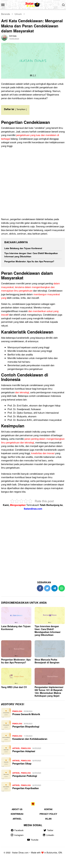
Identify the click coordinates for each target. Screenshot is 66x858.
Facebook (19, 830)
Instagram (19, 835)
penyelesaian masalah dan (40, 365)
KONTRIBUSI (17, 813)
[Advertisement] (33, 183)
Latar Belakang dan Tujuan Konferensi (23, 248)
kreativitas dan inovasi (28, 350)
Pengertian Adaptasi (23, 751)
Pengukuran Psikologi (24, 775)
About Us (17, 809)
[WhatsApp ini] (61, 588)
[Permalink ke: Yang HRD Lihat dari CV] (16, 676)
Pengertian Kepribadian (25, 788)
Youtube (34, 839)
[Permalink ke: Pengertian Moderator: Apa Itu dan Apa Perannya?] (16, 648)
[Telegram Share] (54, 588)
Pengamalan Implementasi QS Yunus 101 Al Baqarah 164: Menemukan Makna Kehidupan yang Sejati (49, 691)
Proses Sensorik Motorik (26, 714)
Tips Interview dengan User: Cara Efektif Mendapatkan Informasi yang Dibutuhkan (31, 255)
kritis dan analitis (24, 354)
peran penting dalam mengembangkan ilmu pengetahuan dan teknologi (33, 440)
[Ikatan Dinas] (33, 4)
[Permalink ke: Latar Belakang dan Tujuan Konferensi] (16, 615)
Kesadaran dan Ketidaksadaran (29, 738)
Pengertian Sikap (21, 763)
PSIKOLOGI (17, 711)
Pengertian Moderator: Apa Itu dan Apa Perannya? (29, 261)
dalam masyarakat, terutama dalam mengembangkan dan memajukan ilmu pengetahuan (30, 287)
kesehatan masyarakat (49, 419)
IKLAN (48, 818)
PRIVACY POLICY (48, 813)
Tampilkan (20, 109)
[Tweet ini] (47, 588)
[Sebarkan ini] (40, 588)
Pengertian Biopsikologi (25, 726)
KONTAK (48, 809)
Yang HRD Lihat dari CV (14, 687)
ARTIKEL (16, 748)
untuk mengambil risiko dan (43, 358)
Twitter (50, 830)
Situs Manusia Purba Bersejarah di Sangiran (47, 661)
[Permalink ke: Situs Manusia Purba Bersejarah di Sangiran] (50, 648)
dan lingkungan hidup (49, 405)
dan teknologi (22, 392)
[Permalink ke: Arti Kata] (4, 37)
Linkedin (50, 835)
